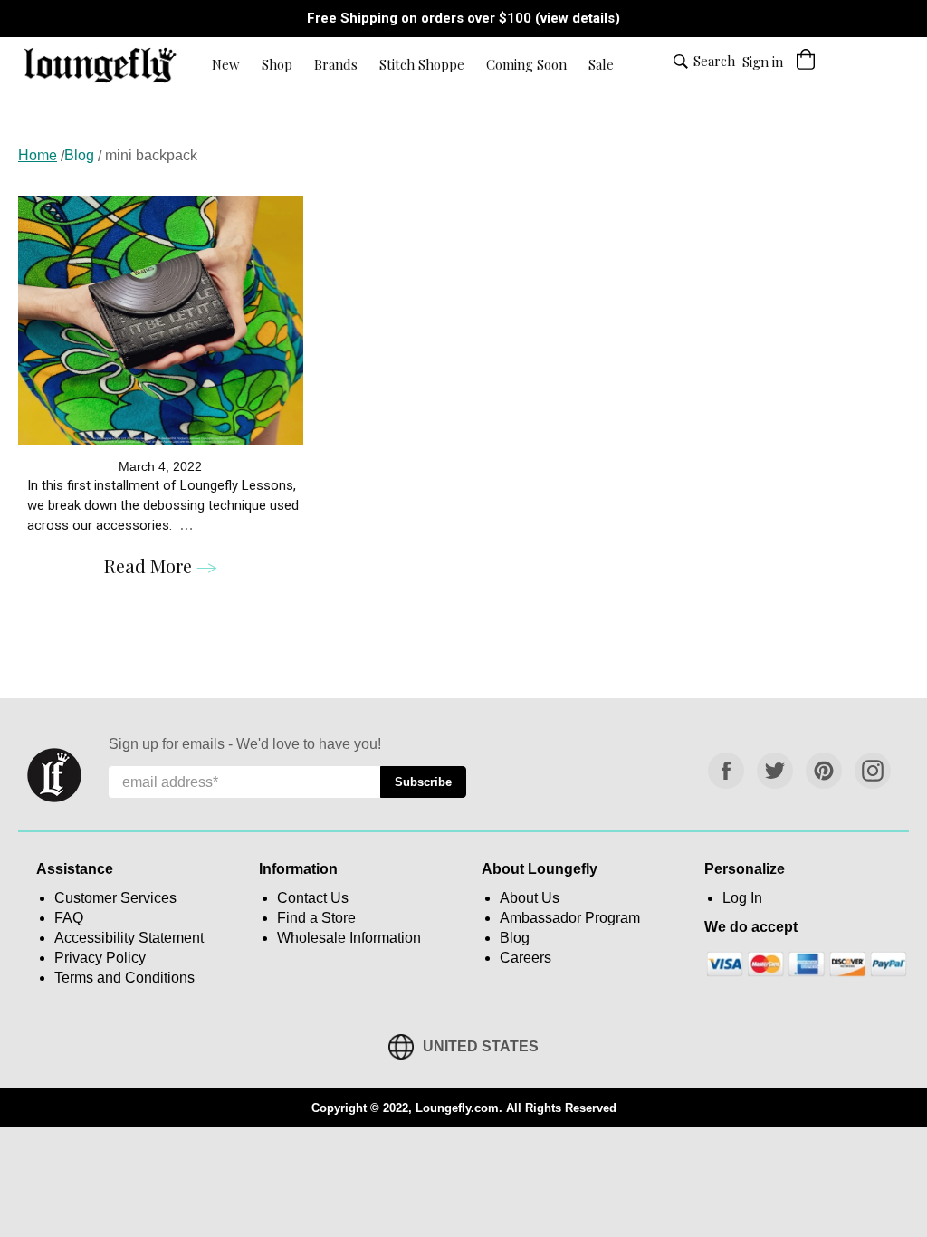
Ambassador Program (570, 917)
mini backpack (151, 155)
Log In (742, 898)
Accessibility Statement (129, 937)
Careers (525, 957)
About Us (529, 898)
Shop (277, 64)
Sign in (762, 62)
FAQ (68, 917)
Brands (336, 64)
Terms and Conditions (124, 977)
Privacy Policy (100, 957)
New (226, 64)
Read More (150, 565)
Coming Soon (526, 64)
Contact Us (313, 898)
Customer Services (115, 898)
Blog (79, 155)
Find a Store (316, 917)
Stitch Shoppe (421, 64)
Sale (601, 64)
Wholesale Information (349, 937)
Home (37, 155)
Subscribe (430, 781)
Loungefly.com (457, 1108)
